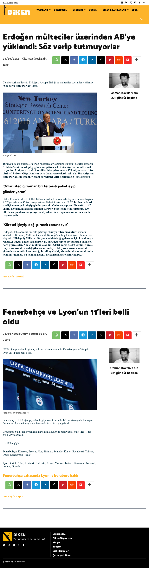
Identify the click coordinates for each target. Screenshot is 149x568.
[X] (65, 60)
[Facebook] (139, 3)
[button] (141, 19)
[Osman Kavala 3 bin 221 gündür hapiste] (124, 80)
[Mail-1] (144, 3)
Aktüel (20, 276)
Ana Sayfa (8, 276)
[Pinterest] (110, 60)
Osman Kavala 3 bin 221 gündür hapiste (124, 95)
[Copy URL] (101, 60)
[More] (137, 60)
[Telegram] (83, 60)
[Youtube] (135, 3)
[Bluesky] (126, 3)
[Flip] (128, 60)
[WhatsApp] (56, 60)
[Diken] (16, 10)
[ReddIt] (119, 60)
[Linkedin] (92, 60)
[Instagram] (122, 3)
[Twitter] (131, 3)
